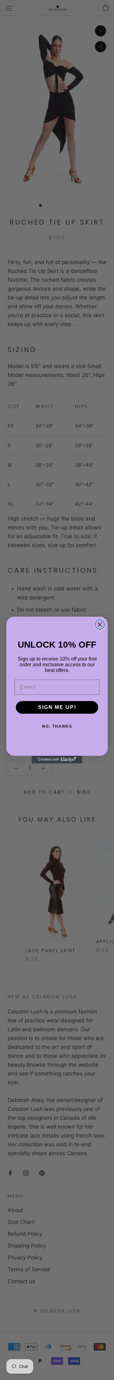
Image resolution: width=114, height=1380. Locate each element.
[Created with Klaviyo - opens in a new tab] (57, 759)
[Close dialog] (99, 624)
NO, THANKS (57, 726)
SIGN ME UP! (57, 707)
